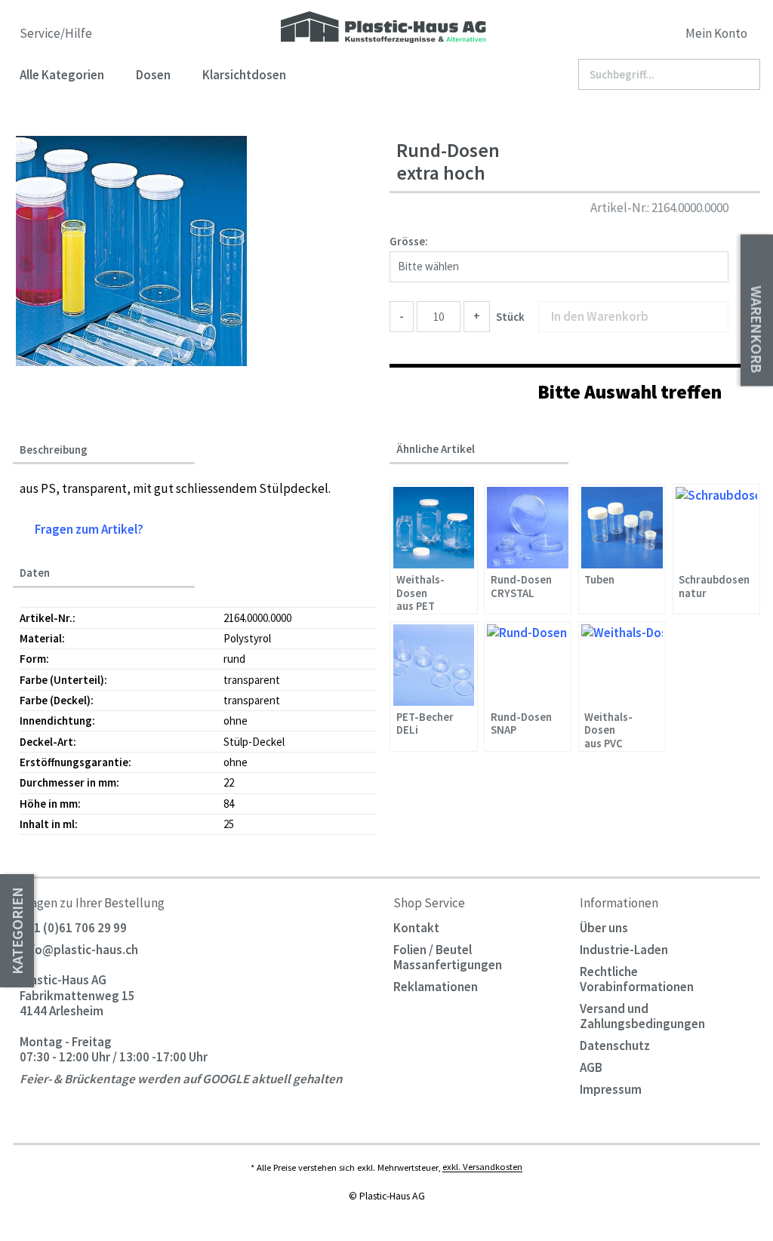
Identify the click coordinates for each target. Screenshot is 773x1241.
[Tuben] (622, 527)
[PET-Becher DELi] (434, 665)
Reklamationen (435, 986)
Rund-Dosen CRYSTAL (521, 586)
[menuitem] (665, 36)
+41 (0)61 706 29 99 (73, 927)
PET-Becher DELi (425, 724)
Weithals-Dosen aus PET (420, 592)
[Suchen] (742, 75)
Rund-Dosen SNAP (521, 724)
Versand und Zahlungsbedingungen (642, 1016)
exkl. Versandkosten (482, 1167)
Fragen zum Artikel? (87, 529)
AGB (591, 1067)
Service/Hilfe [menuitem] (57, 34)
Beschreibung (54, 450)
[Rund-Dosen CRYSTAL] (527, 527)
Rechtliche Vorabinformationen (637, 979)
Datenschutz (615, 1045)
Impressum (611, 1089)
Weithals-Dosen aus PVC (608, 729)
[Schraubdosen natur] (716, 527)
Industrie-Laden (624, 949)
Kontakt (416, 927)
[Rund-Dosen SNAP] (527, 665)
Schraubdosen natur (714, 586)
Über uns (604, 927)
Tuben (599, 580)
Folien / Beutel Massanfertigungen (447, 957)
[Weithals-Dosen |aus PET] (434, 527)
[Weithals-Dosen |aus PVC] (622, 665)
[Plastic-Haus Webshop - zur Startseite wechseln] (383, 28)
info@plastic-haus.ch (79, 949)
